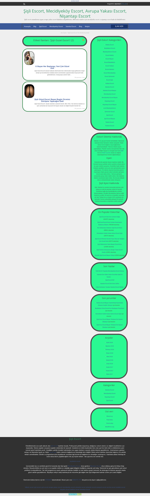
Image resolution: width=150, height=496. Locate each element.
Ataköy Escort (110, 45)
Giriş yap (124, 4)
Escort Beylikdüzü (109, 62)
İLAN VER (119, 26)
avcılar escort (75, 1)
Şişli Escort (43, 26)
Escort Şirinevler (110, 76)
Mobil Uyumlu (106, 153)
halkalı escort (29, 487)
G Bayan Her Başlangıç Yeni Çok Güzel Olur (52, 67)
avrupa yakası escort (55, 487)
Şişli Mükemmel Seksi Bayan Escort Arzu (110, 244)
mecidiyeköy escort (68, 487)
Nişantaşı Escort (109, 101)
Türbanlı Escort (109, 126)
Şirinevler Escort (110, 111)
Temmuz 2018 (109, 349)
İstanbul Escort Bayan (109, 90)
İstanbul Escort (71, 26)
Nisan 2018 (109, 353)
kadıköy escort (74, 489)
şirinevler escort (80, 487)
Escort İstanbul (109, 69)
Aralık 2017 (109, 367)
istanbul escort (120, 487)
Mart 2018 (110, 356)
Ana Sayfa (63, 32)
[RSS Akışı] (24, 4)
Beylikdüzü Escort (109, 48)
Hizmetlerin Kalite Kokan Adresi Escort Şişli (109, 233)
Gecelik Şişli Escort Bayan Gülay (104, 255)
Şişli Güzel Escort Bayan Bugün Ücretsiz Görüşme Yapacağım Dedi (52, 100)
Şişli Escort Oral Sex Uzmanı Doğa (109, 217)
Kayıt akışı (110, 420)
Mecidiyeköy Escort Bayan (109, 97)
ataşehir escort (65, 489)
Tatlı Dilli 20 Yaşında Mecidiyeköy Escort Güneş (110, 271)
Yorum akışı (109, 423)
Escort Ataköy (110, 55)
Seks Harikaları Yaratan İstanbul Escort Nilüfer (110, 287)
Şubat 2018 (109, 360)
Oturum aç (110, 416)
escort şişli (52, 452)
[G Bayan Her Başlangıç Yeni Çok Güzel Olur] (29, 64)
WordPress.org (109, 427)
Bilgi (34, 26)
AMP (122, 151)
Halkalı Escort (110, 83)
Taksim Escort (110, 122)
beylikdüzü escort (75, 461)
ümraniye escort (85, 489)
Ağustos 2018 (110, 346)
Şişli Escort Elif (109, 280)
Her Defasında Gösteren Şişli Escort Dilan (109, 228)
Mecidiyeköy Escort (56, 26)
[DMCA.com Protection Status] (75, 495)
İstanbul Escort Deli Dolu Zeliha (109, 283)
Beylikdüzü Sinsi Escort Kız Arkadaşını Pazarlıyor (109, 308)
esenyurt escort (101, 487)
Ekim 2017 (109, 374)
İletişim (87, 26)
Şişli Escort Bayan (109, 118)
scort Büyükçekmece (109, 108)
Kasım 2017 (109, 370)
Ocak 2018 (109, 363)
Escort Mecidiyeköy (109, 73)
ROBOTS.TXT (76, 480)
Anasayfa (27, 26)
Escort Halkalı (110, 66)
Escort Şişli (109, 80)
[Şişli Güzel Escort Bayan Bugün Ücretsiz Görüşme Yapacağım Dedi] (29, 97)
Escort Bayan (110, 59)
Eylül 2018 (109, 342)
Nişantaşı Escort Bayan (110, 104)
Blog (80, 26)
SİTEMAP (48, 480)
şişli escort (54, 446)
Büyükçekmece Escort (109, 52)
